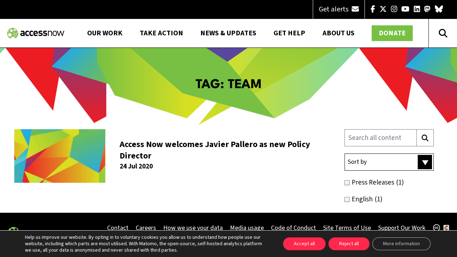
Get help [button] (289, 33)
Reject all (349, 243)
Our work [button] (104, 33)
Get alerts (334, 9)
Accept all (304, 243)
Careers (146, 227)
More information (401, 243)
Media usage (247, 227)
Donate (392, 33)
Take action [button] (161, 33)
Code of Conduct (293, 227)
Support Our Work (401, 227)
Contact (118, 227)
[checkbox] (397, 182)
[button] (389, 162)
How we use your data (193, 227)
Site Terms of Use (347, 227)
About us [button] (338, 33)
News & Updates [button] (228, 33)
